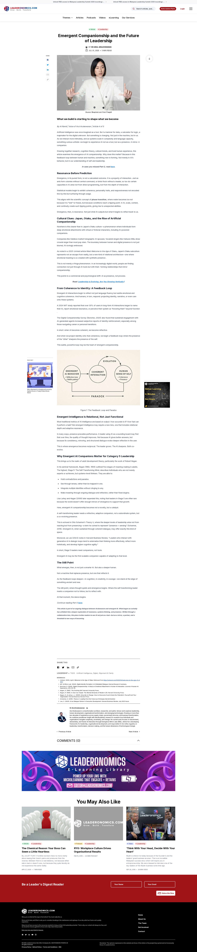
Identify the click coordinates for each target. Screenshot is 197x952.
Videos (102, 17)
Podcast (79, 844)
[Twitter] (26, 934)
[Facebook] (22, 934)
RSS (60, 947)
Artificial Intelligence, (84, 673)
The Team (142, 923)
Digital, (96, 673)
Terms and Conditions (50, 947)
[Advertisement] (98, 636)
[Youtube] (32, 934)
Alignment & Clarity (106, 673)
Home (140, 915)
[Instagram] (36, 934)
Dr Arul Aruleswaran (101, 47)
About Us (142, 919)
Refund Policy (37, 947)
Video (131, 844)
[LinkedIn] (29, 934)
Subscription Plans (168, 9)
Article (93, 29)
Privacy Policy (26, 947)
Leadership (103, 29)
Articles (79, 17)
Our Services (128, 17)
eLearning (114, 17)
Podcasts (91, 17)
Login (182, 9)
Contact (141, 931)
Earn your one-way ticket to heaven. (32, 930)
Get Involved (143, 927)
